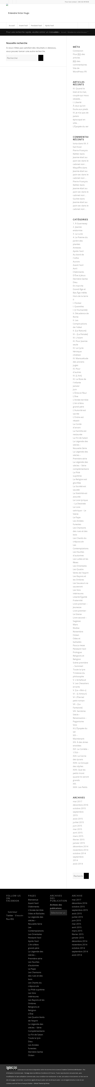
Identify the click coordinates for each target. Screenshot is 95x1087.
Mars (75, 624)
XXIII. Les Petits (80, 787)
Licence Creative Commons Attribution (69, 1069)
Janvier (76, 386)
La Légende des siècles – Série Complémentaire (36, 1027)
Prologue (77, 652)
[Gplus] (14, 2)
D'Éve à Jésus (79, 275)
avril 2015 (78, 832)
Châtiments (78, 271)
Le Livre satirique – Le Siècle (79, 510)
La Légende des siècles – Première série (80, 455)
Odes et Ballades (36, 913)
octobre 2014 (79, 853)
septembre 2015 (80, 910)
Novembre (78, 631)
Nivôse (76, 628)
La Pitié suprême (36, 989)
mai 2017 (77, 801)
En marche (78, 285)
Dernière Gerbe (80, 278)
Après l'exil (78, 251)
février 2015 (79, 839)
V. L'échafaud (79, 679)
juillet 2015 (78, 822)
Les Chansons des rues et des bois (80, 531)
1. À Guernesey (80, 223)
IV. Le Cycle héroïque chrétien (78, 351)
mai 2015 (77, 829)
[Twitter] (7, 2)
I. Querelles (78, 306)
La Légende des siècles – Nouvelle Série (80, 445)
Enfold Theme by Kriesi (41, 1083)
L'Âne (75, 396)
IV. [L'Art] (77, 375)
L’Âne (30, 1013)
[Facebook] (10, 2)
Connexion (78, 50)
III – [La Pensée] (80, 334)
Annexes (77, 247)
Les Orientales (80, 565)
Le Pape (77, 517)
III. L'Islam (78, 337)
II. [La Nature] (79, 330)
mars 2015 (78, 836)
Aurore (76, 261)
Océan (76, 635)
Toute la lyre (79, 669)
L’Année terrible (35, 910)
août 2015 (78, 818)
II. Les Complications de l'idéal (80, 324)
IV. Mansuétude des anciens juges (80, 362)
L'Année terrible (80, 399)
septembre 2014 (80, 951)
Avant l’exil (23, 25)
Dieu (75, 282)
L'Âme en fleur (80, 392)
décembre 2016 (80, 804)
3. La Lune (78, 233)
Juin (75, 389)
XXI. (74, 783)
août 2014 (78, 863)
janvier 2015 (79, 843)
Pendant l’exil (36, 25)
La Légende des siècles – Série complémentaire (81, 465)
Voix (75, 724)
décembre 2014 (80, 846)
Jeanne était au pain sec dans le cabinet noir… (80, 161)
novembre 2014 (80, 849)
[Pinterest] (18, 2)
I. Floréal (77, 303)
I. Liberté (77, 102)
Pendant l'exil (79, 648)
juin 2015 (77, 825)
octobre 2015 (79, 808)
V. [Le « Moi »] (79, 690)
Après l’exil (49, 25)
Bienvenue (33, 899)
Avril (75, 268)
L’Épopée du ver (80, 126)
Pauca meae (79, 645)
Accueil (12, 25)
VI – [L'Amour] (80, 693)
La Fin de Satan (80, 437)
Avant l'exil (78, 265)
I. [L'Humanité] (80, 309)
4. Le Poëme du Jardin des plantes (80, 241)
